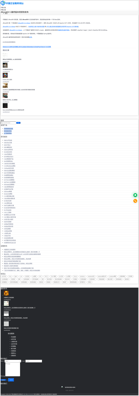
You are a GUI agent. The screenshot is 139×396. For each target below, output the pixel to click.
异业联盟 (7, 229)
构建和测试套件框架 (63, 30)
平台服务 (13, 337)
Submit (3, 380)
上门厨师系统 (8, 133)
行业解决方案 (9, 205)
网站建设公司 (56, 282)
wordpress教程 (112, 276)
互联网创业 (8, 161)
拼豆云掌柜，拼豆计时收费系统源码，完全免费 (17, 259)
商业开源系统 (8, 224)
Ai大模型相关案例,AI (8, 69)
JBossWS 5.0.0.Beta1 (24, 23)
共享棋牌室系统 (8, 129)
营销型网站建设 (73, 282)
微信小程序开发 (10, 217)
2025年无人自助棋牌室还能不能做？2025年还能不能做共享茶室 (19, 89)
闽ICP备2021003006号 (28, 394)
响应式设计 (8, 156)
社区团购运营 (8, 238)
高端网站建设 (9, 177)
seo (21, 276)
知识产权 (7, 236)
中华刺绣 (7, 222)
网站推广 (65, 282)
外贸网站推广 (92, 279)
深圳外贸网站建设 (14, 282)
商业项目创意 (8, 226)
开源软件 (8, 154)
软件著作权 (82, 282)
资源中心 (13, 353)
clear (7, 380)
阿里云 (89, 282)
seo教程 (34, 276)
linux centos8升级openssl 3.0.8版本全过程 (13, 109)
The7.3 (46, 276)
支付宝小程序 (8, 219)
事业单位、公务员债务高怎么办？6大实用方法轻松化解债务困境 (22, 254)
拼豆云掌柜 (8, 231)
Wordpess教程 (9, 166)
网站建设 (48, 282)
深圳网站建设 (24, 282)
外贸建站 (75, 279)
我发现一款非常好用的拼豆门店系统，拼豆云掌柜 (18, 263)
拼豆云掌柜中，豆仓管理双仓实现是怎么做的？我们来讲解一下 (22, 252)
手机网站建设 (119, 279)
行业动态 (7, 210)
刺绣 (19, 279)
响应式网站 (49, 279)
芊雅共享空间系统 (10, 240)
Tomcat (75, 276)
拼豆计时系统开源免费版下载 (12, 261)
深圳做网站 (4, 282)
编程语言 (8, 147)
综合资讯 (8, 152)
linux (10, 276)
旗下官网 (13, 348)
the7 (40, 276)
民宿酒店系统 (8, 131)
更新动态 (8, 203)
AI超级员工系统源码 (9, 249)
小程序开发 (14, 341)
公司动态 (8, 140)
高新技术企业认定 (10, 242)
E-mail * (23, 361)
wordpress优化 (91, 276)
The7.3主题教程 (9, 182)
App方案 (8, 142)
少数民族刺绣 (101, 279)
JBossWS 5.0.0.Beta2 (9, 26)
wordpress (82, 276)
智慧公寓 (7, 233)
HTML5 (7, 145)
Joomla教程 (8, 194)
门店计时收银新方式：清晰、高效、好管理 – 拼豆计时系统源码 (22, 270)
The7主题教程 (9, 180)
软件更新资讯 (12, 42)
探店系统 (127, 279)
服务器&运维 (9, 196)
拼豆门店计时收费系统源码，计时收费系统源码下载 (19, 268)
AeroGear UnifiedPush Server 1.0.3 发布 (39, 47)
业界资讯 (8, 149)
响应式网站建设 (58, 279)
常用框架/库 (9, 187)
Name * (2, 361)
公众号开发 (14, 343)
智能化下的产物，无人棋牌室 (10, 99)
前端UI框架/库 (9, 198)
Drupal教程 (8, 191)
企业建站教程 (9, 170)
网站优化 (41, 282)
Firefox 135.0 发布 (7, 79)
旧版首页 (13, 355)
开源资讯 (13, 350)
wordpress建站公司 (102, 276)
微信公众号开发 (9, 215)
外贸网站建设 (9, 173)
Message (3, 376)
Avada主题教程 (9, 184)
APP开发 (4, 276)
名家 (43, 279)
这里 (30, 37)
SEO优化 (27, 276)
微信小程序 (110, 279)
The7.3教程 (53, 276)
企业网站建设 (5, 279)
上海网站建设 (122, 276)
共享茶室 (13, 279)
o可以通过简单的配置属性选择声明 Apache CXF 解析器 (62, 26)
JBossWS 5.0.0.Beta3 (15, 30)
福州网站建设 (33, 282)
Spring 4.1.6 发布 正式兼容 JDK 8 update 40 (15, 47)
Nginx (16, 276)
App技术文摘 (9, 168)
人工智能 (7, 212)
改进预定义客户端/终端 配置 (36, 26)
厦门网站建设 (35, 279)
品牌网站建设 (8, 175)
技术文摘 (7, 201)
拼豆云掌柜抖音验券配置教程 (12, 256)
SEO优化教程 (9, 163)
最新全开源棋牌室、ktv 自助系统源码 (12, 59)
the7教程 (68, 276)
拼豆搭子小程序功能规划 (11, 266)
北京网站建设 (26, 279)
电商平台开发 (8, 189)
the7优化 (61, 276)
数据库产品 (8, 159)
